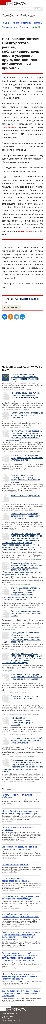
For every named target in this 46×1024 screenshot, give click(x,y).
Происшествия (9, 27)
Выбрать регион (7, 1018)
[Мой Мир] (22, 317)
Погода (38, 23)
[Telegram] (16, 317)
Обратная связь (7, 1016)
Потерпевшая (9, 127)
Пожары (23, 27)
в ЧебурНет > (37, 27)
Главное (6, 23)
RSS (19, 1021)
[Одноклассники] (10, 317)
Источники (26, 23)
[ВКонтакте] (4, 317)
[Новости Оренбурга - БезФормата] (13, 3)
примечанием (25, 231)
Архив (16, 23)
